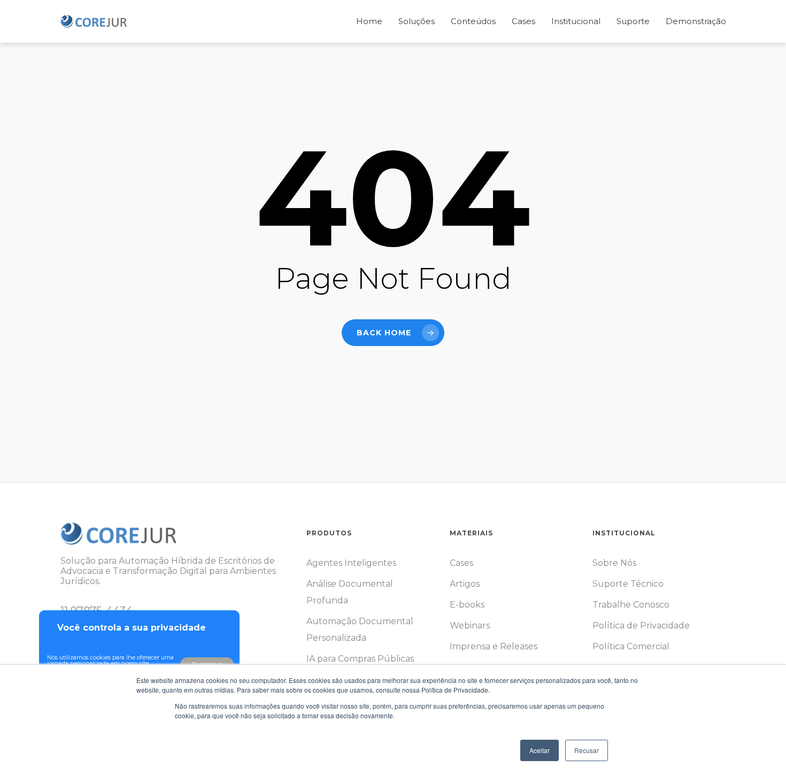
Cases (461, 563)
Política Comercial (630, 646)
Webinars (470, 625)
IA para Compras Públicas (360, 659)
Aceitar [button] (539, 750)
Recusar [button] (586, 750)
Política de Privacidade (641, 625)
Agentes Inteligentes (351, 563)
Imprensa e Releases (493, 646)
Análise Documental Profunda (349, 592)
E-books (467, 605)
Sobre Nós (614, 563)
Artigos (465, 584)
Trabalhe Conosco (630, 605)
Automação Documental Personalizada (359, 629)
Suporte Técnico (628, 584)
